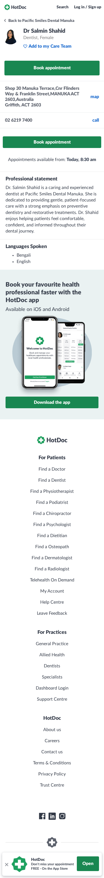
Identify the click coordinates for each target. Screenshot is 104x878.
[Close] (6, 864)
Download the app (52, 402)
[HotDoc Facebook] (42, 816)
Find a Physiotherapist (52, 491)
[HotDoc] (15, 7)
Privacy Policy (52, 774)
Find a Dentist (52, 480)
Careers (52, 741)
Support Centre (52, 699)
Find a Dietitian (52, 536)
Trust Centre (52, 785)
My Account (52, 591)
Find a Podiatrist (52, 502)
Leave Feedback (52, 613)
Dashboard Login (52, 688)
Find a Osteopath (52, 547)
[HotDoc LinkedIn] (52, 816)
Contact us (52, 752)
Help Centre (52, 602)
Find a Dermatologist (52, 558)
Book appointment (52, 68)
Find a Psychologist (52, 524)
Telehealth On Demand (52, 580)
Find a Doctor (52, 469)
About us (52, 730)
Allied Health (52, 655)
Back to (40, 21)
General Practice (52, 644)
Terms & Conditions (52, 763)
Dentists (52, 666)
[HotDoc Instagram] (62, 816)
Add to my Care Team (50, 46)
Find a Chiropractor (52, 513)
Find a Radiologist (52, 569)
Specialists (52, 677)
